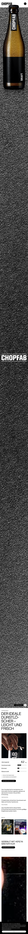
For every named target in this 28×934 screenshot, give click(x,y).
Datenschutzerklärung (6, 929)
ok (14, 931)
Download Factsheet (9, 780)
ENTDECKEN (19, 705)
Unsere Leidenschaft (8, 847)
